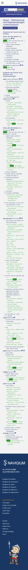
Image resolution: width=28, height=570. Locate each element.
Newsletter (5, 513)
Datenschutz (6, 526)
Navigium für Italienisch (9, 490)
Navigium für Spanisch (9, 487)
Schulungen (6, 502)
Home (4, 534)
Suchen (20, 9)
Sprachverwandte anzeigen (10, 28)
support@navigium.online (10, 472)
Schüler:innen (6, 508)
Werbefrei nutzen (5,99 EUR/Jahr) (14, 14)
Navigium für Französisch (10, 482)
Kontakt (4, 521)
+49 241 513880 (10, 469)
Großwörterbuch (8, 12)
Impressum (5, 523)
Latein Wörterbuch (8, 500)
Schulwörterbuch (20, 12)
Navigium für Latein (8, 484)
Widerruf (5, 529)
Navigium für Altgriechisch (10, 492)
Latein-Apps (6, 510)
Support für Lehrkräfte (9, 505)
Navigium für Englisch (9, 479)
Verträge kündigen (8, 531)
